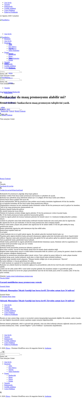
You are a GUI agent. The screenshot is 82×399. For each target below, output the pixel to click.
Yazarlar (7, 4)
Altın (10, 45)
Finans (6, 52)
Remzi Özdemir (20, 111)
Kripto (11, 60)
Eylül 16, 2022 (5, 109)
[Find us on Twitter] (1, 18)
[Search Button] (21, 109)
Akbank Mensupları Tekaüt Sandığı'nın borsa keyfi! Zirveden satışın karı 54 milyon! (37, 301)
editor (3, 107)
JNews (8, 348)
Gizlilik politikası (10, 8)
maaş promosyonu (27, 276)
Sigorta (11, 49)
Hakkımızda (8, 6)
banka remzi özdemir (14, 276)
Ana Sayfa (7, 3)
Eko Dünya (12, 47)
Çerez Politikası (9, 10)
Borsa (10, 73)
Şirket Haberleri (14, 58)
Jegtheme (48, 348)
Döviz (11, 78)
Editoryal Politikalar (11, 12)
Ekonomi (7, 39)
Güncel (11, 111)
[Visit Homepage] (4, 20)
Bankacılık (12, 54)
